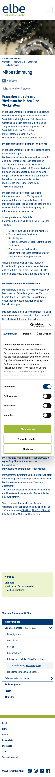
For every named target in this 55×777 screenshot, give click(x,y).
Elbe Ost (43, 270)
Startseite (6, 62)
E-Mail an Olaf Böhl (14, 590)
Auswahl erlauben (27, 439)
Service (10, 646)
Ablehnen (27, 449)
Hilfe (4, 729)
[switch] (47, 396)
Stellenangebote (13, 684)
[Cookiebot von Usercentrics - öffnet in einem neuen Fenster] (32, 325)
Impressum (7, 746)
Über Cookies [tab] (44, 333)
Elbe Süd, (45, 510)
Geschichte (12, 640)
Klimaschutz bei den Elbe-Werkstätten (26, 659)
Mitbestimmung (17, 665)
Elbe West (17, 273)
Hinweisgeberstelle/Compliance (23, 671)
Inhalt (4, 723)
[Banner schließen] (50, 325)
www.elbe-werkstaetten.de (14, 771)
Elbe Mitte (28, 273)
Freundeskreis (14, 653)
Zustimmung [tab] (10, 333)
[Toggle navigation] (48, 10)
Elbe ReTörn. (44, 273)
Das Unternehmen (32, 62)
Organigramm (14, 634)
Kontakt (5, 734)
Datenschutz (7, 740)
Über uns (17, 62)
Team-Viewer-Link (10, 757)
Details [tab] (27, 333)
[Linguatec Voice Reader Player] (11, 81)
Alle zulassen (27, 429)
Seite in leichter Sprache (16, 88)
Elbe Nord (33, 270)
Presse (8, 690)
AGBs (4, 751)
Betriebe (9, 678)
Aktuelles (9, 697)
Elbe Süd (6, 273)
